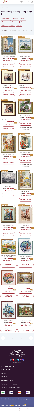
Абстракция (5, 18)
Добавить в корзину (8, 64)
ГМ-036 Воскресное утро (25, 191)
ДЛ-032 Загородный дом (25, 320)
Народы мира (5, 21)
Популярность (14, 30)
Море (22, 18)
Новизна (25, 30)
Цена (31, 30)
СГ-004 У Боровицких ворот (25, 85)
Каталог (7, 410)
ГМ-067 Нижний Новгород (8, 286)
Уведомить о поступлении (8, 265)
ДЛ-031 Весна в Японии (25, 115)
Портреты (5, 25)
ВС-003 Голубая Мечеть (25, 56)
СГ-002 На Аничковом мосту (8, 119)
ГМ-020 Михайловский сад (8, 225)
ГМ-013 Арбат (26, 225)
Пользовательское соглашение (10, 384)
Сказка (12, 25)
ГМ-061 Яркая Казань (8, 320)
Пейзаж (23, 21)
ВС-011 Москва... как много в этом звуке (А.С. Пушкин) (8, 256)
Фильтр (24, 2)
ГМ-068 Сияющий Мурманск (25, 256)
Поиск (13, 410)
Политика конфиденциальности (10, 387)
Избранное (20, 410)
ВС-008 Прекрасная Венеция (8, 56)
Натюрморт (15, 21)
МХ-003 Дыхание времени (25, 152)
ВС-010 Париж (8, 186)
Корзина (26, 409)
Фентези (19, 25)
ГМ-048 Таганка (25, 286)
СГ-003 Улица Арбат (8, 85)
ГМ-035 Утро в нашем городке (8, 154)
